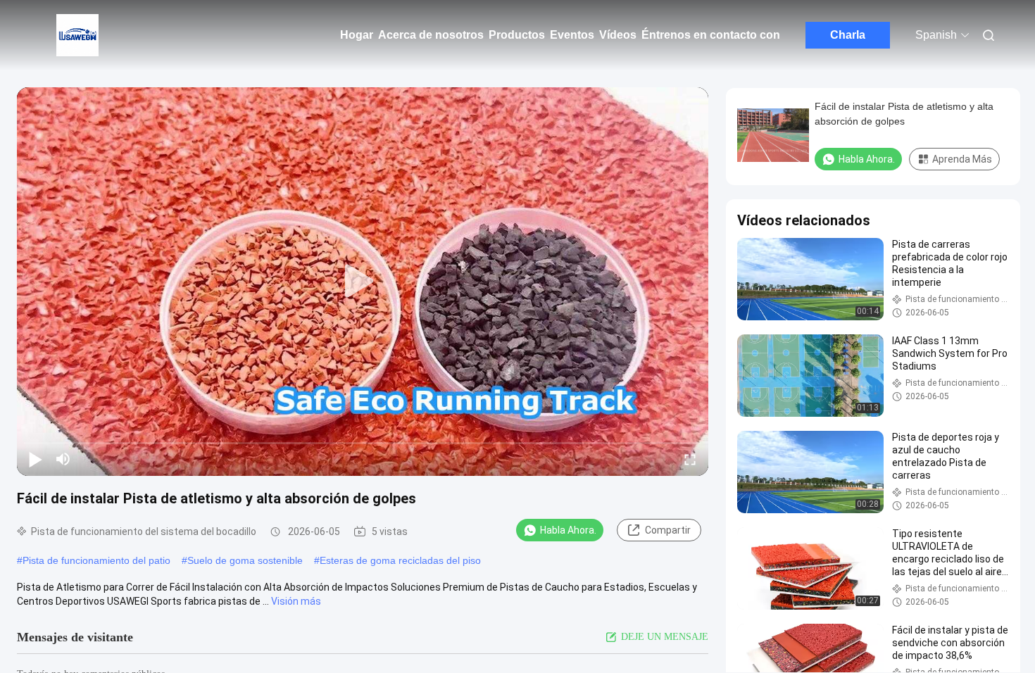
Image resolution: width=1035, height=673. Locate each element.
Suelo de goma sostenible (245, 560)
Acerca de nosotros (431, 35)
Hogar (356, 35)
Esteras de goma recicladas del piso (400, 560)
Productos (517, 35)
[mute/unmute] (63, 459)
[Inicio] (77, 35)
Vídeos (617, 35)
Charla (847, 35)
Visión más (296, 601)
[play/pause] (35, 459)
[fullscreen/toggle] (690, 459)
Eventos (572, 35)
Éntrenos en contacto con (710, 35)
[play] (362, 281)
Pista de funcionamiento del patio (96, 560)
